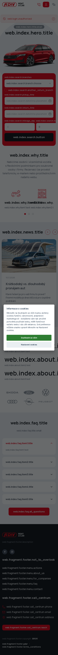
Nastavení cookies (29, 344)
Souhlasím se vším (29, 338)
